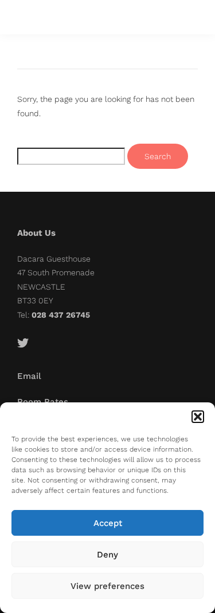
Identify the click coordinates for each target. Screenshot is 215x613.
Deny (107, 554)
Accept (107, 523)
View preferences (107, 586)
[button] (198, 416)
